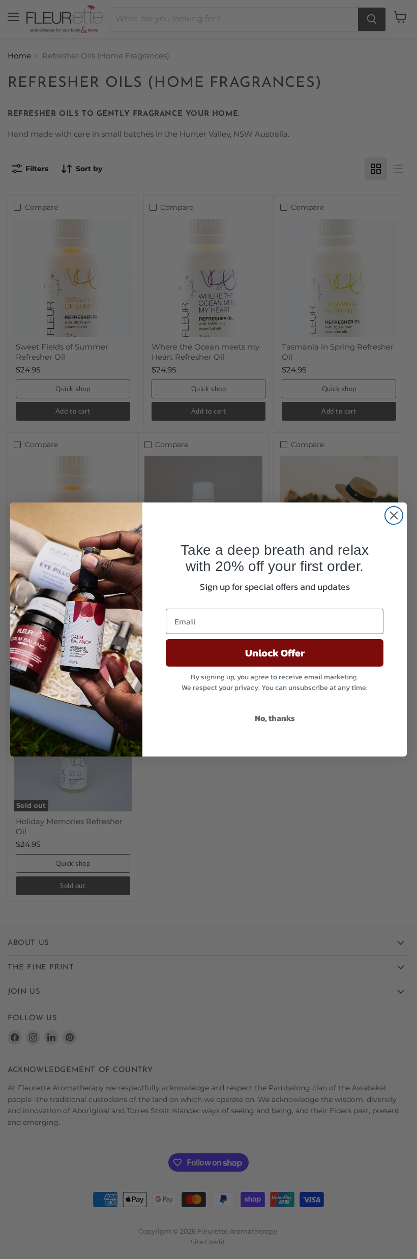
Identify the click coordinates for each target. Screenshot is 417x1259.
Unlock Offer (275, 652)
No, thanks (275, 718)
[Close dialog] (394, 515)
